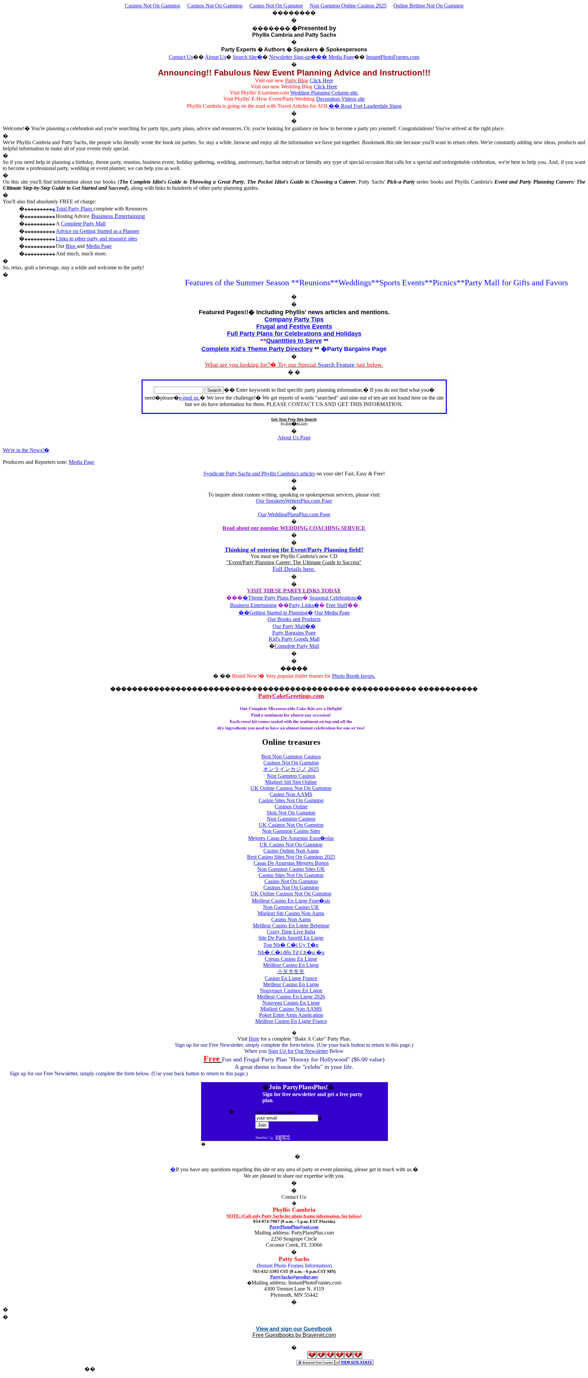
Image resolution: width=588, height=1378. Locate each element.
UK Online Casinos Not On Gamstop (290, 788)
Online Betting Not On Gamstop (428, 6)
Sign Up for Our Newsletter (298, 1051)
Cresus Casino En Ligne (291, 959)
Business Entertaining (118, 216)
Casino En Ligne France (291, 978)
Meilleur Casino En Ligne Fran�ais (291, 901)
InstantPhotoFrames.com (392, 57)
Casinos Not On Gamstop (152, 6)
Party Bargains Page (294, 633)
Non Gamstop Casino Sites (291, 831)
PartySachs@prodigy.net (294, 1276)
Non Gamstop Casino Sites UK (291, 869)
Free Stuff (336, 605)
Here (254, 1039)
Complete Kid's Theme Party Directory (257, 349)
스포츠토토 (291, 971)
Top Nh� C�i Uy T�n (290, 945)
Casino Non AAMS (291, 794)
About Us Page (294, 437)
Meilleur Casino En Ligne (291, 965)
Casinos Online (291, 806)
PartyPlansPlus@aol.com (294, 1226)
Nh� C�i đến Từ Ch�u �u (291, 952)
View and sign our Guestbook (294, 1329)
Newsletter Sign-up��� (298, 57)
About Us (215, 57)
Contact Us (181, 57)
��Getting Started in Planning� (276, 613)
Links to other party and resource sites (96, 238)
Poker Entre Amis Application (291, 1015)
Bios (71, 246)
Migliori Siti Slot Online (291, 782)
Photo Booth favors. (353, 676)
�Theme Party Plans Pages (273, 598)
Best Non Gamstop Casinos (291, 756)
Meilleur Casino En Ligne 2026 (291, 996)
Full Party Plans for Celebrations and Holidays (294, 333)
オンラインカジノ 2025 (291, 769)
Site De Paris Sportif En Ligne (291, 938)
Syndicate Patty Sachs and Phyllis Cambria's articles (259, 473)
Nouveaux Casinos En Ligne (291, 990)
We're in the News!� (26, 450)
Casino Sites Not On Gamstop (291, 800)
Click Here (321, 80)
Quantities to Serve (294, 340)
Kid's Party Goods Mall (294, 639)
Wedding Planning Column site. (324, 93)
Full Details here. (294, 569)
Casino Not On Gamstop (276, 6)
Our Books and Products (294, 619)
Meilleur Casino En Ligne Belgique (291, 925)
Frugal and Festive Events (294, 326)
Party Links (301, 605)
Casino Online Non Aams (291, 851)
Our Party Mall (289, 626)
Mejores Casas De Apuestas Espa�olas (291, 838)
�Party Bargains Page (354, 349)
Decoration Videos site (340, 99)
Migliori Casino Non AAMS (291, 1009)
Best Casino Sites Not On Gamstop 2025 (291, 857)
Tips (316, 319)
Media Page (341, 57)
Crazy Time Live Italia (291, 932)
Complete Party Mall (83, 223)
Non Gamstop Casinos (291, 776)
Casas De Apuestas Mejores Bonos (291, 863)
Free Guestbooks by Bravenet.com (294, 1335)
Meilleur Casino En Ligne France (291, 1021)
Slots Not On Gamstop (290, 813)
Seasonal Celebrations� (335, 598)
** (326, 340)
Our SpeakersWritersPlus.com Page (294, 501)
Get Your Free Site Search (294, 419)
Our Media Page (332, 613)
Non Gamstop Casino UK (291, 907)
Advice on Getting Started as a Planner (97, 231)
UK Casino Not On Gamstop (291, 844)
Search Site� (247, 57)
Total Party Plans (75, 209)
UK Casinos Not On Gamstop (291, 825)
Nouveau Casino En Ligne (291, 1003)
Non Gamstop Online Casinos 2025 (348, 6)
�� (310, 626)
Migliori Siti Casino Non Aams (291, 913)
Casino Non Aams (291, 919)
